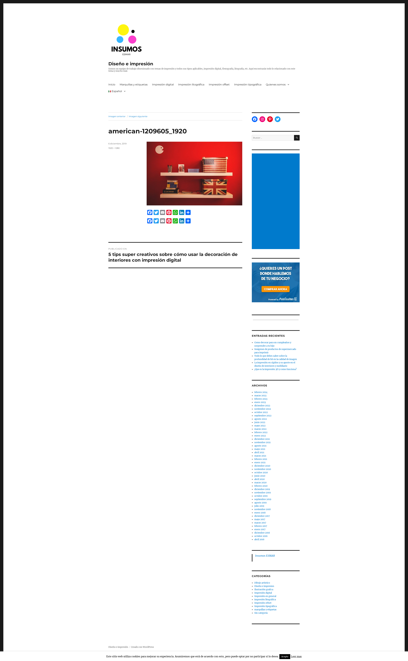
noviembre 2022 (262, 409)
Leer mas (296, 656)
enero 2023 (260, 402)
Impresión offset (219, 84)
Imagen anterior (116, 116)
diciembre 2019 (262, 489)
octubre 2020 (261, 472)
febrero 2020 (260, 486)
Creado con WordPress (142, 647)
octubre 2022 (261, 412)
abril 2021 (259, 452)
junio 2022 (259, 422)
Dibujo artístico (262, 582)
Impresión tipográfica (247, 84)
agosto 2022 (260, 419)
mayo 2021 (259, 449)
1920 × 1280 (114, 148)
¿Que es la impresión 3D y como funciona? (275, 369)
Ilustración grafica (263, 589)
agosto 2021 (260, 445)
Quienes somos (276, 84)
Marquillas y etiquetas (134, 84)
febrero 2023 (260, 399)
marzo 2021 (260, 455)
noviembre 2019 (262, 492)
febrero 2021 (260, 459)
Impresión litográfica (191, 84)
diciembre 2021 (262, 439)
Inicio (111, 84)
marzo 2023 (260, 395)
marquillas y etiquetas (265, 609)
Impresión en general (265, 596)
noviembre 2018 (262, 509)
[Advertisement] (276, 201)
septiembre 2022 (262, 415)
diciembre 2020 (262, 466)
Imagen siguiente (138, 116)
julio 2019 (259, 506)
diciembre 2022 (262, 405)
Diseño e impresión (130, 63)
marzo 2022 (260, 429)
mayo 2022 (260, 425)
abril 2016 (259, 539)
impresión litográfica (265, 599)
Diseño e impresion (264, 586)
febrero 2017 (260, 526)
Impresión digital (163, 84)
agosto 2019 (260, 502)
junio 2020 (259, 476)
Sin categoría (261, 613)
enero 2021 (260, 462)
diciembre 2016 (262, 532)
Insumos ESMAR (265, 555)
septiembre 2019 (262, 499)
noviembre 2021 (262, 442)
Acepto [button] (284, 656)
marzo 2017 (260, 522)
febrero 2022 (260, 432)
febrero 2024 (260, 392)
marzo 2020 (260, 482)
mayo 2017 (259, 519)
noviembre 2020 (262, 469)
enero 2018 (260, 512)
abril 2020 (259, 479)
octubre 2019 (261, 496)
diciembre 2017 (262, 516)
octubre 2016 (261, 536)
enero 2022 (260, 435)
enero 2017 (260, 529)
